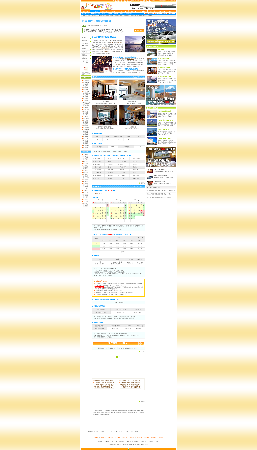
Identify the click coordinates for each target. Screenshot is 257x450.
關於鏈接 (129, 441)
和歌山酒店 (86, 192)
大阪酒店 (85, 190)
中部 (117, 431)
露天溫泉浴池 (105, 48)
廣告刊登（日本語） (153, 441)
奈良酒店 (85, 188)
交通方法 (84, 58)
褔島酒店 (85, 159)
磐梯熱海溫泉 (87, 93)
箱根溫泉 (85, 111)
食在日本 (124, 437)
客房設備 (85, 45)
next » (123, 357)
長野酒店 (85, 172)
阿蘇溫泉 (85, 147)
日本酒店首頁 (85, 13)
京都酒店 (85, 187)
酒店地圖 (85, 62)
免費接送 (105, 51)
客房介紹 (84, 40)
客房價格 (84, 48)
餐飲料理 (118, 64)
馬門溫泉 (85, 89)
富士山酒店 (86, 178)
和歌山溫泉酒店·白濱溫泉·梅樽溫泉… (130, 384)
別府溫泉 (85, 144)
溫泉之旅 (117, 437)
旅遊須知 (153, 437)
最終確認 (157, 13)
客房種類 (85, 43)
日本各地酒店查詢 (95, 13)
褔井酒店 (85, 185)
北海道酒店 (86, 154)
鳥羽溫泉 (85, 136)
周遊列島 (96, 437)
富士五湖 (85, 120)
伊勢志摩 (85, 138)
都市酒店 (103, 13)
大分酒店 (85, 201)
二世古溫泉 (86, 84)
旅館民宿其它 (129, 13)
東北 (107, 431)
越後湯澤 (85, 98)
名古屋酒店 (86, 179)
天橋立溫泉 (86, 129)
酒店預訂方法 (149, 13)
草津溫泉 (85, 107)
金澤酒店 (85, 183)
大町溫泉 (85, 100)
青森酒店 (85, 156)
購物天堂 (110, 437)
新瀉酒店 (85, 174)
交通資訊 (132, 437)
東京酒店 (85, 163)
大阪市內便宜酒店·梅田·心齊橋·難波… (104, 382)
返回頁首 (143, 183)
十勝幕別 (85, 87)
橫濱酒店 (85, 167)
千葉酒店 (85, 165)
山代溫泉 (85, 96)
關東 (112, 431)
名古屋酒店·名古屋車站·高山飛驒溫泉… (131, 382)
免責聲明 (114, 441)
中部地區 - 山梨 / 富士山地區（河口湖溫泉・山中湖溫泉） (122, 15)
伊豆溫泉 (85, 115)
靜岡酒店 (85, 176)
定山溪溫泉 (86, 80)
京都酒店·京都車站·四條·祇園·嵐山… (104, 384)
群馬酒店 (85, 170)
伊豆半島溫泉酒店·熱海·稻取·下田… (104, 388)
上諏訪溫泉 (86, 104)
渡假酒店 (122, 13)
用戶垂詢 (136, 441)
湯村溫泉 (85, 122)
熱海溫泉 (85, 113)
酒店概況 (84, 37)
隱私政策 (121, 441)
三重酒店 (85, 194)
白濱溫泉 (85, 142)
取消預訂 (170, 13)
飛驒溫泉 (85, 125)
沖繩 (136, 431)
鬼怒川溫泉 (86, 109)
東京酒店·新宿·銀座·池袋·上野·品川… (104, 386)
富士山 (112, 42)
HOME (83, 15)
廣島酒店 (85, 198)
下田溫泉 (85, 116)
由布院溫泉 (86, 145)
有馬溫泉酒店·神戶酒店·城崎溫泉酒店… (131, 386)
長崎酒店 (85, 205)
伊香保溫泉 (86, 105)
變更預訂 (164, 13)
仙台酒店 (85, 158)
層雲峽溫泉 (86, 82)
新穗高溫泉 (86, 127)
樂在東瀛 (146, 437)
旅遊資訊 (139, 437)
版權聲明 (107, 441)
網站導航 (100, 441)
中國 (127, 431)
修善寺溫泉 (86, 118)
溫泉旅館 (116, 13)
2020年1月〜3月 (98, 193)
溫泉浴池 (84, 52)
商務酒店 (110, 13)
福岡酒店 (85, 199)
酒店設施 (84, 55)
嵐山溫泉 (85, 131)
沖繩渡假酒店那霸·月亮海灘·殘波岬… (104, 380)
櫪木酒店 (85, 161)
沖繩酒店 (85, 207)
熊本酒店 (85, 203)
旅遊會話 (161, 437)
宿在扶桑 (103, 437)
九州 (131, 431)
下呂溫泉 (85, 124)
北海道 (102, 431)
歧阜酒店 (85, 181)
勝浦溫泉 (85, 140)
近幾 (122, 431)
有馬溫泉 (85, 133)
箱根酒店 (85, 169)
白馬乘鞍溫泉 (87, 102)
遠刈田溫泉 (86, 91)
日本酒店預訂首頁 (91, 15)
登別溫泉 (85, 86)
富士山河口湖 (133, 70)
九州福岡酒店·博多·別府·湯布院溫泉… (130, 388)
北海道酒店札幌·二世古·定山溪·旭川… (130, 380)
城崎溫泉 (85, 134)
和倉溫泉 (85, 95)
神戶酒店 (85, 196)
